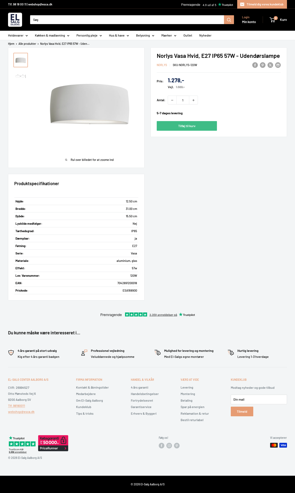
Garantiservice (141, 407)
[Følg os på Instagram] (169, 445)
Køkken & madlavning (50, 35)
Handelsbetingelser (145, 394)
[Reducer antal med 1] (172, 100)
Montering (188, 394)
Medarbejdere (86, 394)
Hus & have (117, 35)
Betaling (186, 400)
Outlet (187, 35)
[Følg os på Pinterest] (177, 445)
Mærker (166, 35)
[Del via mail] (278, 65)
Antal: (161, 100)
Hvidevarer (15, 35)
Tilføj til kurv (186, 126)
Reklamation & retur (195, 413)
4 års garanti (139, 387)
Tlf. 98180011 (16, 405)
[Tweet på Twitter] (270, 65)
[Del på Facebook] (255, 65)
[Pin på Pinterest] (263, 65)
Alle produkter (27, 43)
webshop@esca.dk (21, 411)
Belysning (143, 35)
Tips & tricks (85, 413)
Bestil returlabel (192, 420)
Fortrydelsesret (142, 400)
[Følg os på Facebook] (161, 445)
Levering (187, 387)
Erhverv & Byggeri (144, 413)
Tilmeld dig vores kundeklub (265, 4)
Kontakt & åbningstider (92, 387)
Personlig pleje (87, 35)
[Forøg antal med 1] (193, 100)
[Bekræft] (229, 19)
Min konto (249, 22)
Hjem (11, 43)
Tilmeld (242, 411)
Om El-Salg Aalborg (89, 400)
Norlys (162, 65)
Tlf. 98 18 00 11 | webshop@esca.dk (30, 4)
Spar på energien (192, 407)
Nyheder (205, 35)
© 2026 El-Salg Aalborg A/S (148, 484)
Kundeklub (83, 407)
